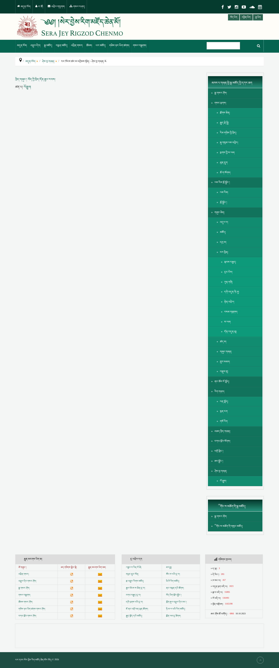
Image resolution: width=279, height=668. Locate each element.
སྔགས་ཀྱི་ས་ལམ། (227, 153)
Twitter (229, 7)
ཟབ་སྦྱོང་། (218, 461)
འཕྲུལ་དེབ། (36, 46)
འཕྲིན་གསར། (77, 46)
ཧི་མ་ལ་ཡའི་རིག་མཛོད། (175, 609)
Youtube (244, 7)
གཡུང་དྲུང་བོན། (132, 574)
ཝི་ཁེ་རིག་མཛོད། (172, 581)
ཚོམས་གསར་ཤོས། (25, 602)
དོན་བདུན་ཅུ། (230, 332)
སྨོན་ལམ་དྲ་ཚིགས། (173, 616)
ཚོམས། (89, 46)
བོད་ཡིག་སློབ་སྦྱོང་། (173, 595)
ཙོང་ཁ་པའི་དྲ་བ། (173, 574)
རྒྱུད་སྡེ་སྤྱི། (224, 123)
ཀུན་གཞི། (228, 282)
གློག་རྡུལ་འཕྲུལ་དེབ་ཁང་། (176, 602)
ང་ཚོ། (40, 7)
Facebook (223, 7)
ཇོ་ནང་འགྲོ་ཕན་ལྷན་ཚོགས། (137, 609)
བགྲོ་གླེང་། (218, 451)
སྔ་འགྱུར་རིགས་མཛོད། (135, 581)
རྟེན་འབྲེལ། (229, 302)
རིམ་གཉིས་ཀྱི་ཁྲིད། (228, 133)
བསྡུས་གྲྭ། (224, 371)
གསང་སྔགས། (220, 103)
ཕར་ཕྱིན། (224, 252)
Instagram (236, 7)
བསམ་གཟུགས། (231, 312)
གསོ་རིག (224, 421)
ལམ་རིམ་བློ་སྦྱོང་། (222, 182)
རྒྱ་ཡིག (258, 17)
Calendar (260, 7)
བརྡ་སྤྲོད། (224, 401)
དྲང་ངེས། (228, 272)
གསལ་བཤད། (79, 7)
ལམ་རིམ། (224, 192)
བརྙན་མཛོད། (62, 46)
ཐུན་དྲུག (224, 163)
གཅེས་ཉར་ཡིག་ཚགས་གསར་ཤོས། (32, 609)
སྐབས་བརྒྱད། (230, 262)
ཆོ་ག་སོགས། (225, 173)
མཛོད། (223, 232)
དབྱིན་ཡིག (246, 17)
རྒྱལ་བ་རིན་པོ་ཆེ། (134, 567)
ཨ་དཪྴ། (169, 567)
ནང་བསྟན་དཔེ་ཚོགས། (175, 588)
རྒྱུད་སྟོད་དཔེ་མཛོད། (134, 616)
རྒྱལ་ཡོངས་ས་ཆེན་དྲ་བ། (135, 588)
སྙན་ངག (224, 411)
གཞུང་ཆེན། (219, 212)
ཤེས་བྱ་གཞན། (220, 471)
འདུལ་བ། (224, 222)
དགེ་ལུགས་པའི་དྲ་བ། (134, 602)
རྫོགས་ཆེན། (225, 113)
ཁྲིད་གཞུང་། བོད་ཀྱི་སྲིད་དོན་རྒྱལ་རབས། (35, 79)
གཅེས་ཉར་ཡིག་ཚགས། (119, 46)
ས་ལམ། (227, 322)
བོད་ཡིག (233, 17)
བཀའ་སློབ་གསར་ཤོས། (27, 616)
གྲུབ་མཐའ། (225, 362)
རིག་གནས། (219, 391)
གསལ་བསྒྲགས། (139, 46)
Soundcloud (252, 7)
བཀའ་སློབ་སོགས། (222, 441)
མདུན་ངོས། (25, 7)
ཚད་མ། (223, 342)
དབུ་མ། (223, 242)
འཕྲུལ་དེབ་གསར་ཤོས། (27, 581)
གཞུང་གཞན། (226, 352)
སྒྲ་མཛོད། (48, 46)
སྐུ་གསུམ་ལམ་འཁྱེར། (229, 143)
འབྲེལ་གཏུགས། (58, 7)
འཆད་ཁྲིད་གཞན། (222, 431)
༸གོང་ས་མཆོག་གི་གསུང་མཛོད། (228, 526)
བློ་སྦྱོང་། (223, 202)
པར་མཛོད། (101, 46)
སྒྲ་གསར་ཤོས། (220, 93)
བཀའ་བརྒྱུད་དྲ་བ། (133, 595)
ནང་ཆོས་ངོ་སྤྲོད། (221, 381)
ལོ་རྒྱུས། (27, 87)
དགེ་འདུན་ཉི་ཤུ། (231, 292)
